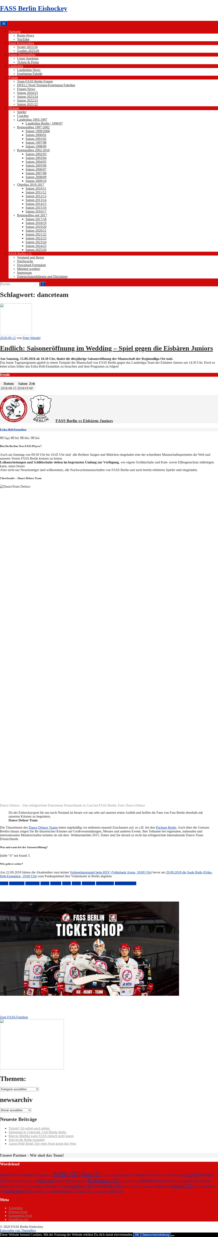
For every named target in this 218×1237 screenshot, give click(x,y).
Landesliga (16, 66)
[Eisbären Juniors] (40, 421)
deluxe (44, 883)
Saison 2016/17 (36, 211)
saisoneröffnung (125, 883)
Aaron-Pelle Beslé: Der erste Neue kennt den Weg (42, 1143)
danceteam (32, 883)
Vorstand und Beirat (30, 257)
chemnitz (142, 1174)
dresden (177, 1174)
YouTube (23, 39)
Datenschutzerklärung (155, 1234)
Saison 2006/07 (36, 169)
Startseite (15, 31)
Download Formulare (31, 265)
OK (137, 1234)
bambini (46, 1174)
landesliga (88, 883)
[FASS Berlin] (13, 421)
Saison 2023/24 (27, 96)
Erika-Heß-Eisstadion (13, 429)
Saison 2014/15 (36, 204)
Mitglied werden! (28, 269)
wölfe (115, 1191)
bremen (108, 1175)
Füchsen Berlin (166, 827)
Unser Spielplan (28, 58)
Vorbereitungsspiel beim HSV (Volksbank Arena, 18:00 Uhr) (111, 872)
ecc (192, 1174)
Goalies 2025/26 (28, 51)
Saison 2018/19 (36, 223)
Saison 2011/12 (36, 192)
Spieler (21, 112)
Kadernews (104, 1180)
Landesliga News (28, 70)
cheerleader (16, 883)
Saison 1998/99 (36, 146)
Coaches (23, 116)
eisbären (55, 883)
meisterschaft (184, 1181)
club (155, 1174)
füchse (66, 883)
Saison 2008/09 (36, 177)
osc (29, 1186)
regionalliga (78, 1185)
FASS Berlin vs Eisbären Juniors (84, 421)
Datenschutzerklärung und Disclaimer (42, 276)
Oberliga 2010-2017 (30, 184)
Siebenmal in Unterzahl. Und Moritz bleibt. (38, 1132)
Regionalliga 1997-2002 (33, 127)
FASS (46, 1180)
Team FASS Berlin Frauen (35, 81)
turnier (183, 1185)
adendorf (9, 1174)
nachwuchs (202, 1180)
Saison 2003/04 (36, 158)
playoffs (54, 1186)
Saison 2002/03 (36, 154)
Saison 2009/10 (36, 181)
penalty (39, 1186)
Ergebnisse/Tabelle (29, 73)
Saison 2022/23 (27, 100)
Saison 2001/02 (36, 139)
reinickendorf (105, 883)
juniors (76, 883)
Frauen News (26, 89)
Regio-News (25, 35)
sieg (126, 1186)
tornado (163, 1186)
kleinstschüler (129, 1181)
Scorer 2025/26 (27, 47)
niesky (6, 1186)
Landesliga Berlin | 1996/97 (44, 123)
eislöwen (30, 1181)
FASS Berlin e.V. (20, 253)
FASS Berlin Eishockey (33, 8)
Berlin (4, 883)
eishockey (15, 1180)
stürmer (136, 1186)
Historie (14, 108)
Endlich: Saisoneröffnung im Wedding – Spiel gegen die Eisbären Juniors (106, 348)
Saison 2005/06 (36, 165)
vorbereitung (62, 1191)
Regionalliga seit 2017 (32, 215)
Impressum (24, 272)
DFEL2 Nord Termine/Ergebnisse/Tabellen (46, 85)
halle (60, 1180)
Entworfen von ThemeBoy (18, 1230)
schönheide (107, 1185)
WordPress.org (18, 1219)
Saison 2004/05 (36, 161)
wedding (83, 1191)
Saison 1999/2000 (38, 131)
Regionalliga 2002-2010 (33, 150)
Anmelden (16, 1208)
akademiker (29, 1174)
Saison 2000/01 (36, 135)
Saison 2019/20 (36, 227)
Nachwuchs (25, 261)
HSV (70, 1180)
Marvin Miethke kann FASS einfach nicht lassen (41, 1136)
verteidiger (40, 1191)
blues (91, 1174)
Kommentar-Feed (20, 1215)
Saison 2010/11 (36, 188)
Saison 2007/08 (36, 173)
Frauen (13, 77)
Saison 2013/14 (36, 200)
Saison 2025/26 (36, 249)
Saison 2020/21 (36, 230)
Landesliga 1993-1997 (32, 119)
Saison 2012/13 (36, 196)
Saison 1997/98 (36, 142)
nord (19, 1186)
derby (166, 1175)
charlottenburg (124, 1174)
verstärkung (18, 1191)
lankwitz (170, 1180)
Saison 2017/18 (36, 219)
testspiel (148, 1186)
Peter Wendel (31, 338)
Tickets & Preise (28, 62)
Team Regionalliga (21, 43)
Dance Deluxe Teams (43, 827)
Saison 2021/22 (27, 104)
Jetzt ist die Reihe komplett (26, 1140)
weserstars (98, 1191)
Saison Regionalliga (22, 54)
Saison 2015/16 (36, 207)
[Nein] (172, 1235)
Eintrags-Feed (18, 1212)
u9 (197, 1186)
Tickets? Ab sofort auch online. (29, 1128)
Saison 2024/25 (27, 93)
